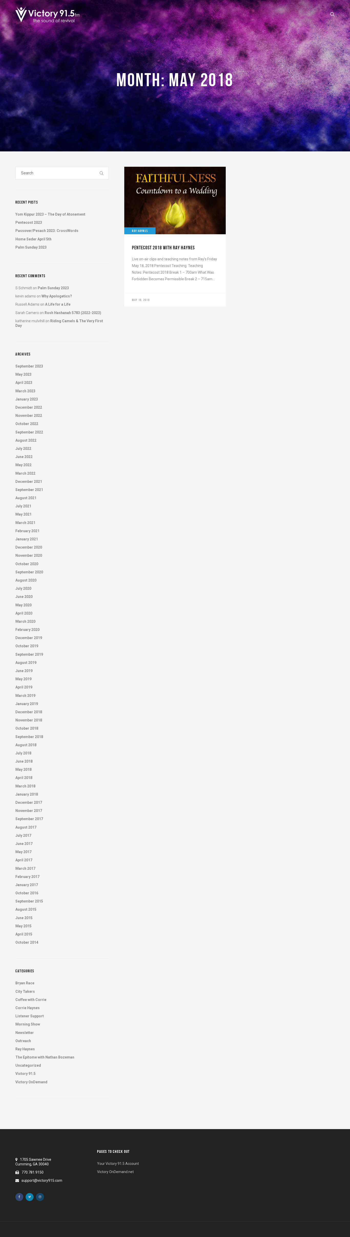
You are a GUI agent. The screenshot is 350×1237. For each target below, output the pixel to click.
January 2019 (26, 704)
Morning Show (27, 1024)
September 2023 (29, 366)
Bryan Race (24, 983)
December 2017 (28, 802)
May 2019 (23, 679)
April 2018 (23, 778)
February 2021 (27, 531)
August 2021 (25, 498)
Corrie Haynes (27, 1008)
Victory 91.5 (25, 1074)
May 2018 (23, 769)
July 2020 (23, 588)
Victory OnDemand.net (115, 1172)
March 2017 (25, 868)
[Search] (101, 173)
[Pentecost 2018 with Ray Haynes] (174, 237)
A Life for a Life (57, 304)
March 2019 (25, 696)
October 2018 (26, 728)
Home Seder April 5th (33, 239)
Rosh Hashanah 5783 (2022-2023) (73, 313)
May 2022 (23, 465)
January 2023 (26, 399)
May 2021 (23, 514)
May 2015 (23, 926)
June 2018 (24, 761)
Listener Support (29, 1016)
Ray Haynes (25, 1049)
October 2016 (26, 893)
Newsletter (24, 1033)
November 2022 (28, 416)
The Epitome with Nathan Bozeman (44, 1057)
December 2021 (28, 482)
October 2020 (26, 564)
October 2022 (26, 424)
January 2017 (26, 885)
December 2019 (28, 638)
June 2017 (24, 844)
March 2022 (25, 473)
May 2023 (23, 374)
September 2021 (29, 490)
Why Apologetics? (57, 296)
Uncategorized (28, 1065)
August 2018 (25, 745)
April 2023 (23, 383)
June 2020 (24, 597)
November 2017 (28, 811)
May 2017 (23, 852)
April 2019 (23, 687)
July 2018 (23, 753)
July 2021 (23, 506)
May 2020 (23, 605)
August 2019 (25, 663)
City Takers (25, 991)
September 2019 (29, 654)
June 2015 (24, 918)
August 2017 (25, 827)
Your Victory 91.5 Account (118, 1164)
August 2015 (25, 909)
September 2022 (29, 432)
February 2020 (27, 630)
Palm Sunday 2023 (31, 247)
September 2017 (29, 819)
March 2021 (25, 523)
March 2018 (25, 786)
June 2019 (24, 671)
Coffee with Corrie (30, 1000)
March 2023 (25, 391)
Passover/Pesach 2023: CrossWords (46, 231)
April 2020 (23, 613)
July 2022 (23, 449)
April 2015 (23, 934)
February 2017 (27, 877)
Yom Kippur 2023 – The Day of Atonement (50, 214)
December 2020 (28, 547)
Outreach (23, 1041)
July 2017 (23, 835)
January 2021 (26, 539)
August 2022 (25, 440)
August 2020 (25, 580)
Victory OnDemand (31, 1082)
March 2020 (25, 621)
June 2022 (24, 457)
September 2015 (29, 901)
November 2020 (28, 555)
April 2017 (23, 860)
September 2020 (29, 572)
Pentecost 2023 (28, 222)
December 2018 (28, 712)
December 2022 (28, 407)
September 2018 (29, 737)
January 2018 (26, 794)
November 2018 (28, 720)
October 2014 (26, 942)
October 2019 (26, 646)
